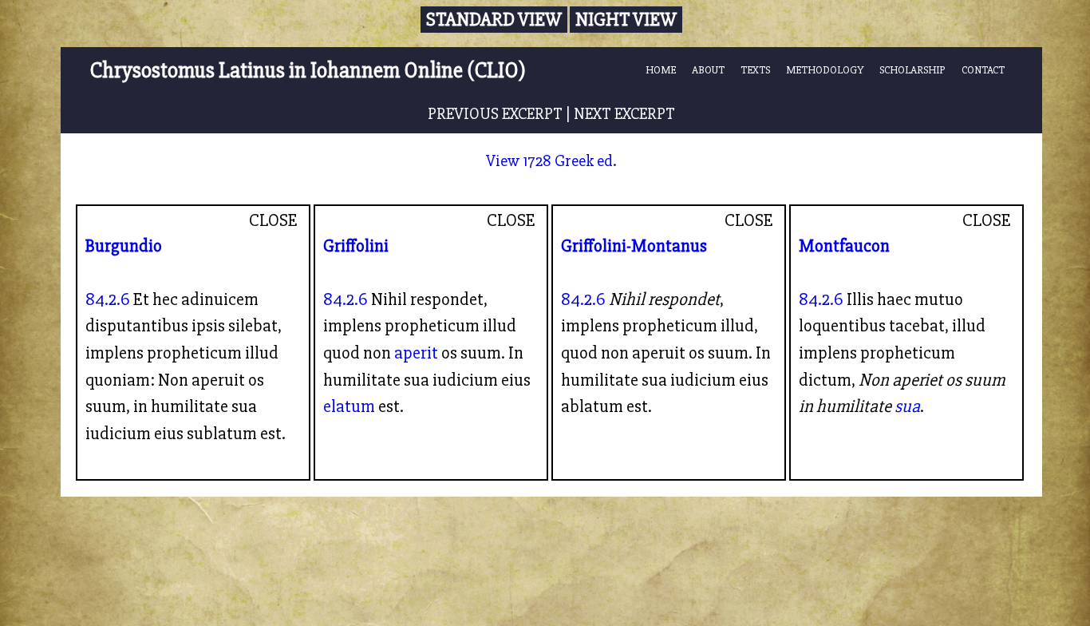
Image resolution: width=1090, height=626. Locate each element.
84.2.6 (107, 299)
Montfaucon (844, 246)
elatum (349, 406)
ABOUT (708, 70)
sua (907, 406)
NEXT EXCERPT (624, 114)
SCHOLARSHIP (912, 70)
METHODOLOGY (824, 70)
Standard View (494, 19)
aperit (416, 353)
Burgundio (123, 246)
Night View (626, 19)
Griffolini (356, 246)
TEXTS (755, 70)
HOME (661, 70)
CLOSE (273, 220)
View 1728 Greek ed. (551, 161)
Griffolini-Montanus (634, 246)
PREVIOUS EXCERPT (495, 114)
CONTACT (983, 70)
